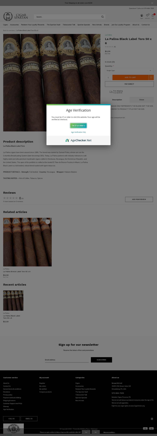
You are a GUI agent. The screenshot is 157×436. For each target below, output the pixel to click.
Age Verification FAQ (78, 132)
